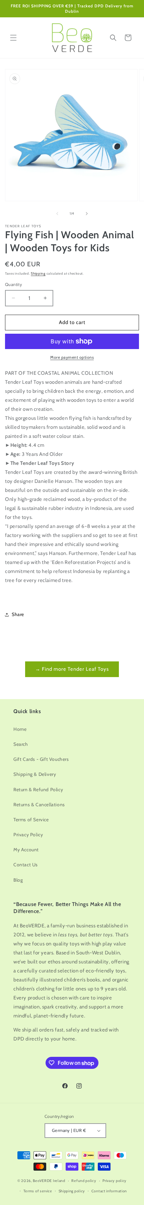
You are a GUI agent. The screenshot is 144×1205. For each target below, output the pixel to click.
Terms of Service (31, 820)
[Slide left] (57, 213)
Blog (18, 880)
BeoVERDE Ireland (49, 1180)
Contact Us (25, 865)
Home (19, 729)
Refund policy (83, 1180)
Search (20, 744)
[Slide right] (86, 213)
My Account (26, 850)
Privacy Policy (28, 835)
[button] (13, 37)
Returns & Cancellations (39, 805)
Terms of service (37, 1191)
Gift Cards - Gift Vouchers (41, 759)
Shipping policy (72, 1191)
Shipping (38, 273)
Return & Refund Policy (38, 790)
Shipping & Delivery (34, 774)
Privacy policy (114, 1180)
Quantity (13, 284)
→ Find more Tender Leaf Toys (72, 669)
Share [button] (18, 614)
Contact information (109, 1191)
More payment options (72, 357)
